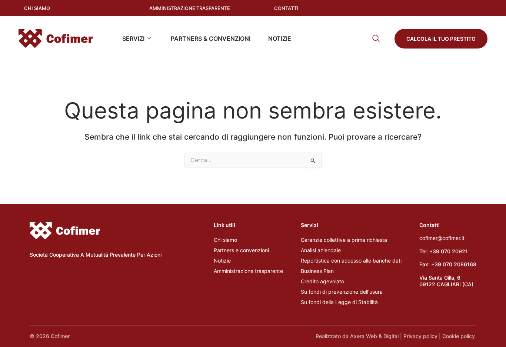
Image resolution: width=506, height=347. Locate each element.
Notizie (279, 38)
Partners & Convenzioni (210, 38)
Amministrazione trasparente (248, 271)
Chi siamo (225, 240)
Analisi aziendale (321, 250)
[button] (376, 38)
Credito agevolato (322, 281)
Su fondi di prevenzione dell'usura (342, 291)
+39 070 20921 (448, 251)
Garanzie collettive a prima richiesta (344, 240)
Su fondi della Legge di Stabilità (339, 302)
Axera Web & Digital (374, 336)
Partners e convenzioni (241, 250)
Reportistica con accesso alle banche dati (351, 260)
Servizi (133, 38)
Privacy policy (420, 336)
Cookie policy (459, 336)
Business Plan (317, 271)
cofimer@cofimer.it (442, 238)
